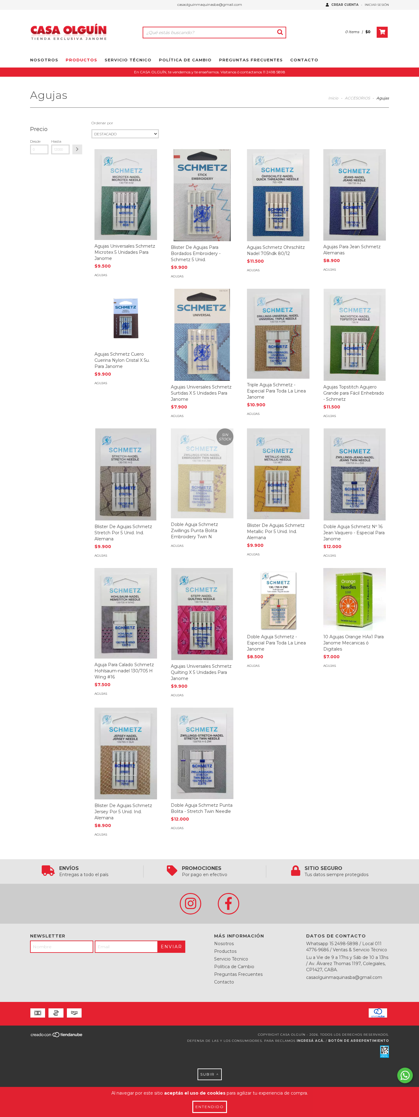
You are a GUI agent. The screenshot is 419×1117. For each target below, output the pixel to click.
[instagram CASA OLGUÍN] (190, 903)
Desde (35, 141)
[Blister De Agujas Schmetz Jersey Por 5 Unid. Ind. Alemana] (125, 753)
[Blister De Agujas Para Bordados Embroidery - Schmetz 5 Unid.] (202, 199)
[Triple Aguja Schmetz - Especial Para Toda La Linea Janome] (278, 334)
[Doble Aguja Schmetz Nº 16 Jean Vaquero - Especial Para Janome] (354, 474)
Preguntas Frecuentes (251, 59)
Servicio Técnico (128, 59)
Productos (81, 59)
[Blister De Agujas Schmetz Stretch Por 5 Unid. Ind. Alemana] (125, 475)
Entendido (209, 1106)
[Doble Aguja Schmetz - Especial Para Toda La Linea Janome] (278, 599)
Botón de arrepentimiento (358, 1041)
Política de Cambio (185, 59)
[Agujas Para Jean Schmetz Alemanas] (354, 195)
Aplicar (77, 149)
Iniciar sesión (377, 5)
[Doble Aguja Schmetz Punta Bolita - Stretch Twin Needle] (202, 753)
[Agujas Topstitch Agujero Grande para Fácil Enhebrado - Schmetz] (354, 335)
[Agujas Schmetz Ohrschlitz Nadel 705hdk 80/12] (278, 195)
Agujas (100, 275)
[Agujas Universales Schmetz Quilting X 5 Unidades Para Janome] (202, 614)
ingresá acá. (311, 1041)
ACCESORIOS (357, 98)
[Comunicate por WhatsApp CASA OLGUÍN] (405, 1075)
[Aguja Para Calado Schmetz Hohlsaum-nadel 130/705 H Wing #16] (125, 613)
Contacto (304, 59)
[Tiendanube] (57, 1036)
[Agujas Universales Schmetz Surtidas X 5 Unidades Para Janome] (202, 340)
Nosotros (44, 59)
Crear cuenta (345, 5)
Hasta (56, 141)
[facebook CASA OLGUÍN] (228, 903)
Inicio (333, 98)
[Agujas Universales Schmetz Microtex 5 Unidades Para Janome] (125, 194)
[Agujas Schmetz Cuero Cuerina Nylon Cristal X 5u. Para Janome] (125, 318)
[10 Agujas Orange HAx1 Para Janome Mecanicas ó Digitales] (354, 599)
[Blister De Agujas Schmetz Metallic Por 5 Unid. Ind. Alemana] (278, 473)
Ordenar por (102, 123)
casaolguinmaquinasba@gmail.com (209, 4)
